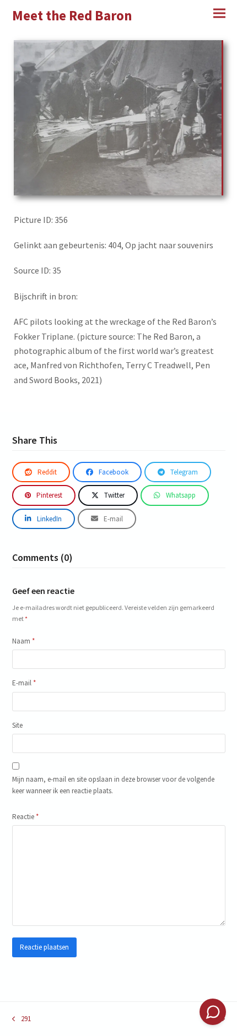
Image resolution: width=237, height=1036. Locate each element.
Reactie (25, 816)
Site (17, 725)
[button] (219, 13)
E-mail (24, 683)
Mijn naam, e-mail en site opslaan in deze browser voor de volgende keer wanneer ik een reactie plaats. (113, 785)
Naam (23, 641)
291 (21, 1019)
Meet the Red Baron (72, 15)
